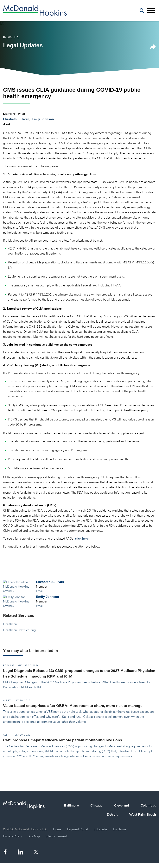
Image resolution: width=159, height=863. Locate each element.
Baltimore (71, 805)
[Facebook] (5, 852)
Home (57, 829)
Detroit (112, 814)
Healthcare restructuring (19, 630)
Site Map (34, 836)
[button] (153, 48)
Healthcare (10, 624)
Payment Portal (77, 829)
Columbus (148, 805)
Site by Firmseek (57, 836)
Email (39, 591)
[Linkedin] (20, 852)
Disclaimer (120, 829)
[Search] (142, 10)
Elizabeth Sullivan (16, 119)
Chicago (96, 805)
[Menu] (151, 11)
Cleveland (121, 805)
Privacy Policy (12, 836)
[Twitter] (36, 852)
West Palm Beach (142, 814)
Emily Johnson (43, 119)
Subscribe (100, 829)
